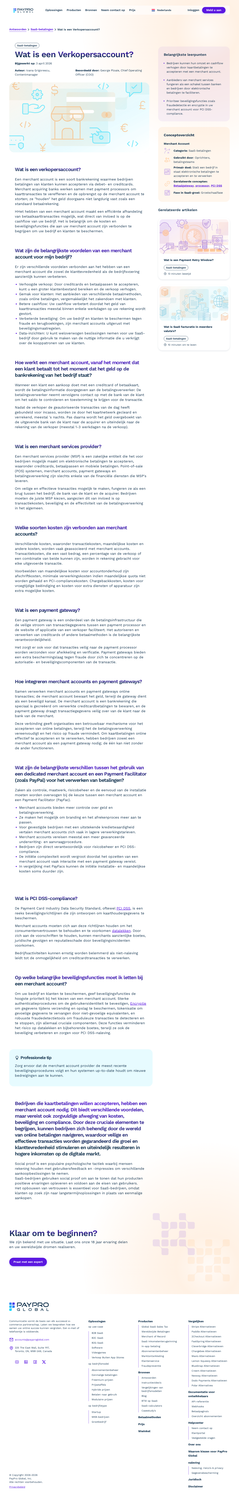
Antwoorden (17, 29)
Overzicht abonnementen (207, 1416)
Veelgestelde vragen (203, 1437)
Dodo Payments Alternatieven (209, 1380)
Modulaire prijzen (102, 1399)
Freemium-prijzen (102, 1379)
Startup (96, 1412)
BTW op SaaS (149, 1400)
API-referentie (200, 1401)
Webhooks (198, 1406)
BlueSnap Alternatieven (206, 1365)
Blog (144, 1396)
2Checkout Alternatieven (206, 1336)
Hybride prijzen (101, 1389)
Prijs (132, 10)
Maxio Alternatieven (203, 1356)
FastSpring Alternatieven (206, 1341)
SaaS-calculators (152, 1405)
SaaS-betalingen (42, 29)
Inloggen (193, 10)
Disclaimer (195, 1486)
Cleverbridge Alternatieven (207, 1346)
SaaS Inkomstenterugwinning (159, 1341)
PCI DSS (216, 185)
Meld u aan (213, 10)
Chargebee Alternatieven (206, 1351)
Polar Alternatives (202, 1385)
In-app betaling (151, 1346)
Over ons (194, 1444)
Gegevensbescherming (205, 1472)
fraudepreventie (151, 1365)
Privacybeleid (17, 1486)
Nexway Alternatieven (204, 1375)
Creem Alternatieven (204, 1370)
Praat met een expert (28, 1262)
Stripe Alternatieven (204, 1326)
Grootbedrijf (99, 1421)
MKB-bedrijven (100, 1416)
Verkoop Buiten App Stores (108, 1357)
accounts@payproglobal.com (32, 1339)
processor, (202, 185)
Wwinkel (144, 1431)
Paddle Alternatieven (204, 1331)
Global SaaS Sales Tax (155, 1326)
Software (97, 1347)
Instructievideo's (151, 1382)
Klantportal (198, 1433)
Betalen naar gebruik (104, 1394)
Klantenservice (150, 1361)
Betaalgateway (184, 185)
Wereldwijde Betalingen (156, 1331)
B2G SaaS (97, 1342)
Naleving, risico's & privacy (207, 1468)
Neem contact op (113, 10)
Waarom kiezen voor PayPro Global (207, 1453)
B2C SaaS (97, 1337)
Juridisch (194, 1479)
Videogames (99, 1352)
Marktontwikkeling (153, 1356)
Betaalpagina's (200, 1411)
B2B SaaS (97, 1333)
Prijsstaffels (99, 1384)
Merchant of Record (154, 1336)
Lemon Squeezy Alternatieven (209, 1361)
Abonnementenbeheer (105, 1370)
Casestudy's (149, 1410)
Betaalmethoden (149, 1417)
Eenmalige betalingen (104, 1375)
